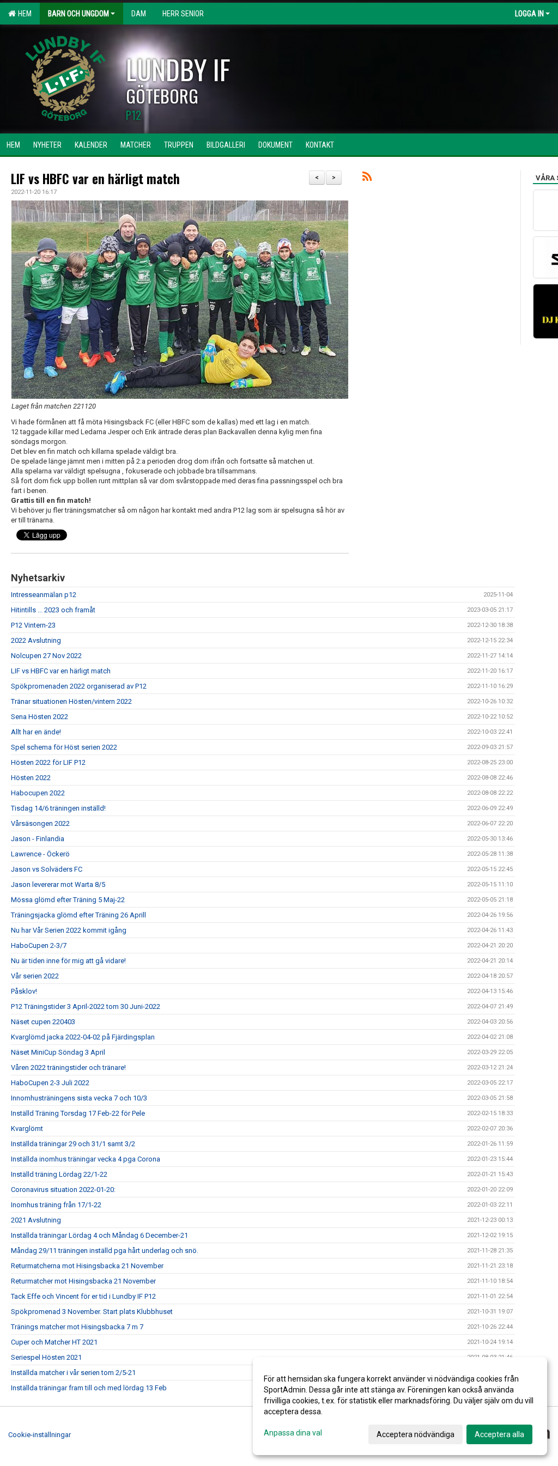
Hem (23, 13)
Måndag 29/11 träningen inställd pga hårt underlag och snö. (104, 1250)
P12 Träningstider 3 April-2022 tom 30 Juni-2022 (86, 1006)
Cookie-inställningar (39, 1435)
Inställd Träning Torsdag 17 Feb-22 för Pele (78, 1113)
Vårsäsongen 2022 (40, 823)
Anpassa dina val (293, 1432)
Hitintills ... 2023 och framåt (53, 610)
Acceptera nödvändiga (415, 1434)
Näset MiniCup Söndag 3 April (58, 1052)
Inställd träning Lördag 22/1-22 (59, 1174)
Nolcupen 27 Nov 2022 (46, 656)
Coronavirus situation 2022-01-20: (63, 1189)
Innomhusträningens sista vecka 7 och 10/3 (79, 1098)
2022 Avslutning (36, 640)
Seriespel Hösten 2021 (46, 1357)
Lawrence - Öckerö (40, 854)
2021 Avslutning (36, 1220)
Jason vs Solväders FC (46, 869)
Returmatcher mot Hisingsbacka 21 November (83, 1281)
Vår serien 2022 (35, 976)
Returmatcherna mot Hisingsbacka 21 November (87, 1266)
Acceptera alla (499, 1434)
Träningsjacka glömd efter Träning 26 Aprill (78, 915)
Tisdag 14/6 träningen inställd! (58, 808)
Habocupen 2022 (38, 793)
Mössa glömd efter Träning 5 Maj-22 (68, 900)
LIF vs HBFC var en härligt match (95, 178)
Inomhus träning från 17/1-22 (56, 1205)
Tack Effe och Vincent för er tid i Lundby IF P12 (83, 1296)
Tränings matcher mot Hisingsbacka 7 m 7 (77, 1327)
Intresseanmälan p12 (43, 595)
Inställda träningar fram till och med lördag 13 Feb (89, 1388)
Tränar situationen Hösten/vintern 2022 (71, 701)
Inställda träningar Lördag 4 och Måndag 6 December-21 (99, 1235)
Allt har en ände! (36, 732)
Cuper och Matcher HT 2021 (54, 1342)
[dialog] (400, 1406)
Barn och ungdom (78, 13)
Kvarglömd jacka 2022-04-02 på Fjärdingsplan (83, 1037)
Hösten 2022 (31, 778)
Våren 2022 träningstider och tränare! (68, 1067)
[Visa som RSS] (367, 178)
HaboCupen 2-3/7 (38, 945)
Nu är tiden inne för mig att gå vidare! (68, 961)
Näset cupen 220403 (43, 1022)
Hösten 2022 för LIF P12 (48, 762)
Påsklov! (24, 991)
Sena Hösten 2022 (39, 717)
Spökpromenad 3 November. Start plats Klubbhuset (92, 1311)
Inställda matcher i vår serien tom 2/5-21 (73, 1372)
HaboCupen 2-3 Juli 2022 (50, 1083)
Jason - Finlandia (37, 839)
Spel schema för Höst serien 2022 (64, 747)
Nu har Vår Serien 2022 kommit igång (68, 930)
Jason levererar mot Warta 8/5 (58, 884)
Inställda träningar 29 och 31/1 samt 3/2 (73, 1144)
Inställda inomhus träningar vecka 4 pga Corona (85, 1159)
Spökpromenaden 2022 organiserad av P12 (79, 686)
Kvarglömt (27, 1128)
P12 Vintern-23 (33, 625)
